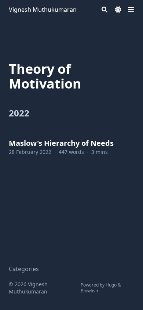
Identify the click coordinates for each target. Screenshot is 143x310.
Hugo (111, 285)
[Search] (104, 9)
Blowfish (89, 291)
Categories (24, 269)
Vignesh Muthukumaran (43, 10)
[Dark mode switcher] (118, 9)
